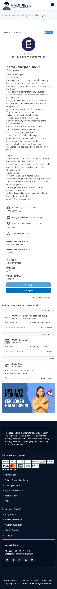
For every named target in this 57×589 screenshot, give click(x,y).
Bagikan (29, 290)
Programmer (10, 514)
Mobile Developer (13, 530)
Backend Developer (13, 520)
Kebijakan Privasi (12, 496)
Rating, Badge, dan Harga (16, 480)
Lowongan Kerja (20, 15)
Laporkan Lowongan (42, 298)
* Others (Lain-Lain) (14, 525)
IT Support (9, 535)
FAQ (7, 501)
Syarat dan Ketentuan (14, 490)
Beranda (6, 15)
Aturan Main (10, 475)
